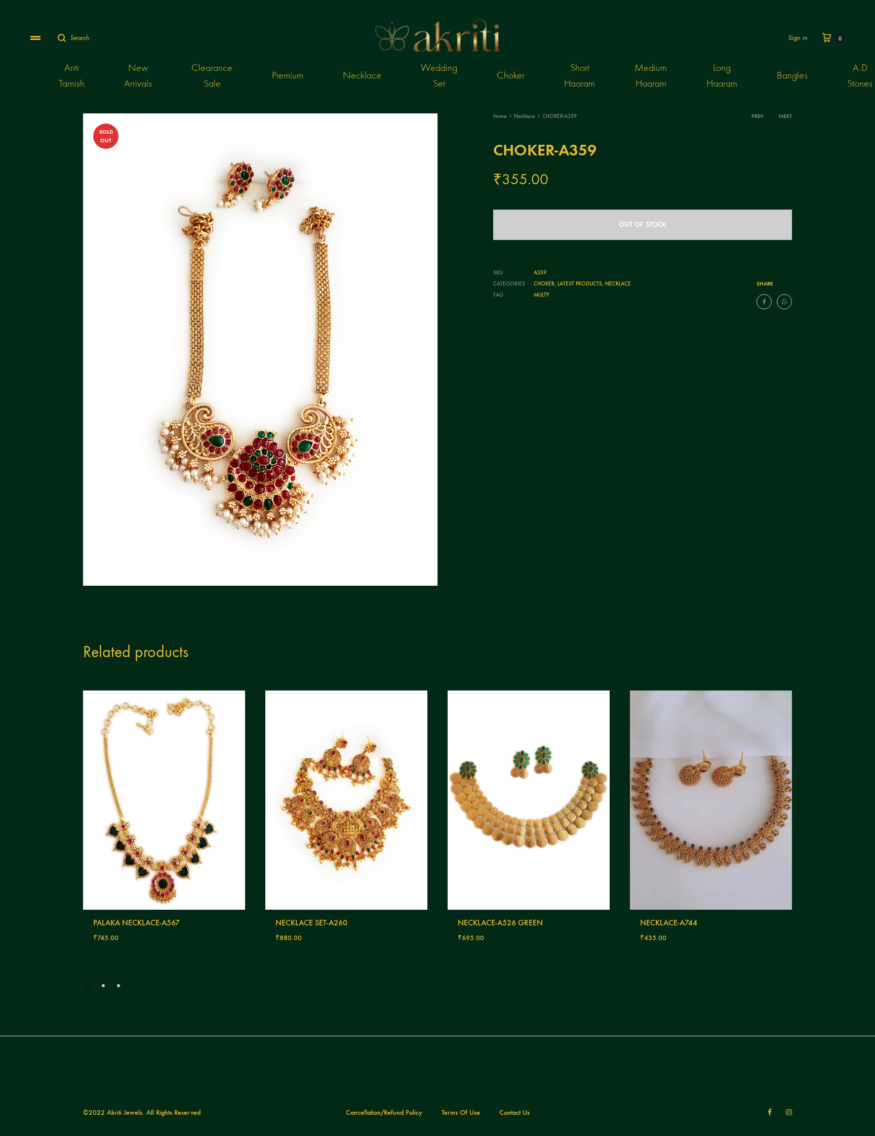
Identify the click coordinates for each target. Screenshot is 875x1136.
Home (499, 116)
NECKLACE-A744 (668, 922)
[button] (88, 986)
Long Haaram (721, 75)
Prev (757, 116)
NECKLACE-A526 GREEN (500, 922)
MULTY (541, 295)
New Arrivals (138, 75)
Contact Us (514, 1112)
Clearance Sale (211, 75)
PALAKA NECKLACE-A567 (136, 922)
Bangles (792, 75)
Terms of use (461, 1112)
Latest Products (580, 283)
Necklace (362, 75)
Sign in (798, 37)
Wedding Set (439, 75)
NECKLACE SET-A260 (311, 922)
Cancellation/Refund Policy (384, 1112)
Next (785, 116)
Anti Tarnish (72, 75)
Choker (511, 75)
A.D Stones (859, 75)
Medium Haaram (650, 75)
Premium (287, 75)
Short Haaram (579, 75)
